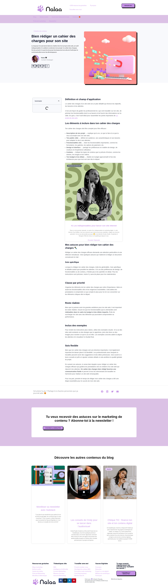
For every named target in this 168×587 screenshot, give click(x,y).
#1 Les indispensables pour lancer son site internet (94, 226)
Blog (34, 17)
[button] (33, 66)
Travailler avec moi (75, 9)
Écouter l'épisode (94, 240)
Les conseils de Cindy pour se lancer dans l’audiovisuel (84, 523)
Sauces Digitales (101, 563)
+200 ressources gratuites (78, 5)
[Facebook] (61, 580)
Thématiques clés (60, 563)
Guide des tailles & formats (60, 17)
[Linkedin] (69, 580)
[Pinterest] (74, 580)
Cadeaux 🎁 (76, 17)
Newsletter (52, 21)
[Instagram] (65, 580)
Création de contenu (40, 31)
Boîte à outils (44, 17)
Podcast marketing (39, 21)
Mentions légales (116, 579)
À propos (93, 5)
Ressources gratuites (40, 563)
